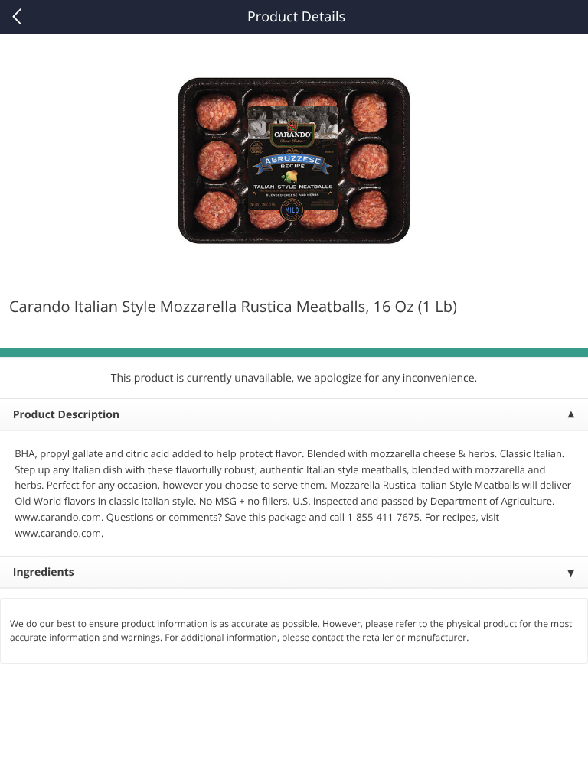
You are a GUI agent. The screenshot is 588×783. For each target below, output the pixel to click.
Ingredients (43, 572)
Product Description (66, 415)
